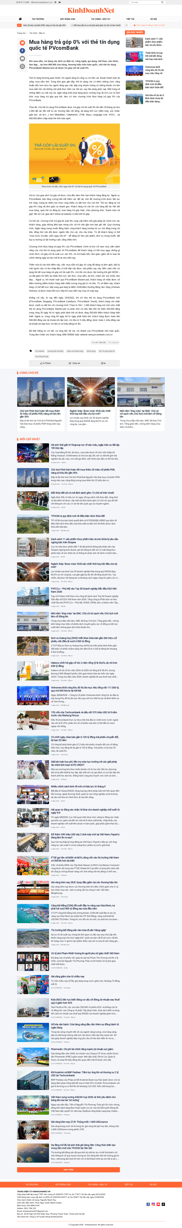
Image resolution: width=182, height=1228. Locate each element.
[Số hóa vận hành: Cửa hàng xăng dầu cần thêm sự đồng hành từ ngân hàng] (33, 1032)
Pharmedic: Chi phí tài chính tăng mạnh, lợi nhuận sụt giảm (82, 1049)
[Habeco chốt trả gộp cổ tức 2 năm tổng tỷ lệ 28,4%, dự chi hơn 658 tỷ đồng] (33, 670)
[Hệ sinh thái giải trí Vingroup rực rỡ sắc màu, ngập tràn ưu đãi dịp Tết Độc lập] (33, 452)
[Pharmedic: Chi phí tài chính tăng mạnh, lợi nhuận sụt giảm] (33, 1057)
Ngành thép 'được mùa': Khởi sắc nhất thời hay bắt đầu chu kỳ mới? (90, 412)
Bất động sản (65, 530)
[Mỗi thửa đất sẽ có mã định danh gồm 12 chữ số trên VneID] (33, 500)
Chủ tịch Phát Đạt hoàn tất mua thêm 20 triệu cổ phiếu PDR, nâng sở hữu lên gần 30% (40, 414)
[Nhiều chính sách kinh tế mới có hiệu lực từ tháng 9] (33, 794)
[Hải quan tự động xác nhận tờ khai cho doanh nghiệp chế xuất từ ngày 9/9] (33, 817)
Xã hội (63, 507)
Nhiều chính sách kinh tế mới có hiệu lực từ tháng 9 (78, 786)
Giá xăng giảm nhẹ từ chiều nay (67, 976)
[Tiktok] (163, 1204)
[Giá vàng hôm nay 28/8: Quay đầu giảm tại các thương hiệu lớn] (33, 890)
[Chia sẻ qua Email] (22, 58)
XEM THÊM (68, 1170)
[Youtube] (158, 1204)
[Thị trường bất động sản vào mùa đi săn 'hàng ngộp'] (33, 938)
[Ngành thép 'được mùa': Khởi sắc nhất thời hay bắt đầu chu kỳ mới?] (91, 392)
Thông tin (64, 779)
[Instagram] (153, 1204)
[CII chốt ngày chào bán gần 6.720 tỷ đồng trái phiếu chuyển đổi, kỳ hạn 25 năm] (33, 745)
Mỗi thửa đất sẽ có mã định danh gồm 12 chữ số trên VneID (72, 25)
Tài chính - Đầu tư (25, 404)
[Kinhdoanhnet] (91, 10)
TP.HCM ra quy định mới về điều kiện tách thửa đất (123, 25)
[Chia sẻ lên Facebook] (22, 50)
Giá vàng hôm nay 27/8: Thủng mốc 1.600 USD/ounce (79, 1121)
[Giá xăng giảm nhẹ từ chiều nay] (33, 984)
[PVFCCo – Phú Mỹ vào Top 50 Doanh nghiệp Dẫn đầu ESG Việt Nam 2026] (33, 596)
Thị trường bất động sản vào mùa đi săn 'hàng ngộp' (78, 930)
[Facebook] (148, 1204)
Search (162, 2)
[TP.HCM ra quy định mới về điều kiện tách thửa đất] (33, 524)
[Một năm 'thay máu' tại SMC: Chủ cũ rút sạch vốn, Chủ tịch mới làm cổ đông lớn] (141, 392)
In (104, 363)
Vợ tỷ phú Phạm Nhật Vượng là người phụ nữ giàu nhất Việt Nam (85, 953)
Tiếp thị (63, 462)
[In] (22, 66)
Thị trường (64, 754)
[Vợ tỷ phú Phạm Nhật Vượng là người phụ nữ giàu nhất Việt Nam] (33, 961)
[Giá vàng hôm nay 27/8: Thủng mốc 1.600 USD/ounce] (33, 1129)
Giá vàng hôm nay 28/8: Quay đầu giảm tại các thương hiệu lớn (84, 882)
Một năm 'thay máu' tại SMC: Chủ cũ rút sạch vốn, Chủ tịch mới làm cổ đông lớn (140, 414)
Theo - (105, 342)
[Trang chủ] (20, 19)
